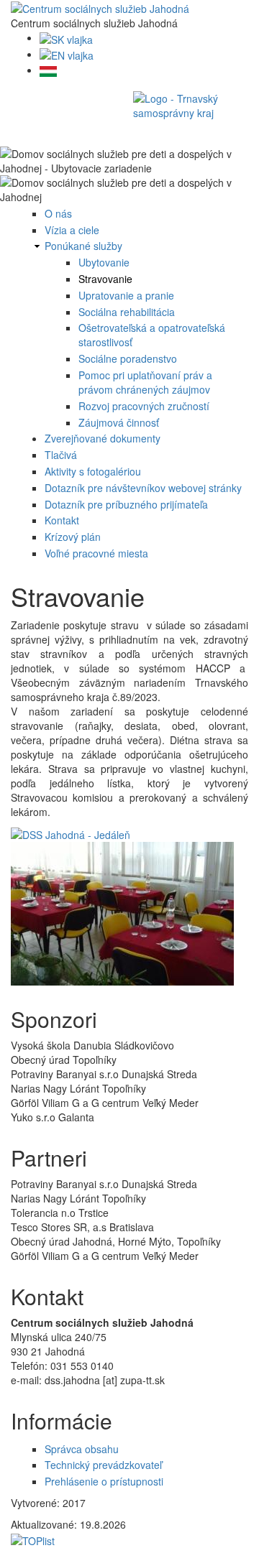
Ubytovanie (104, 262)
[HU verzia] (48, 69)
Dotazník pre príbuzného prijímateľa (126, 504)
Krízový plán (73, 536)
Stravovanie (105, 279)
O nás (58, 213)
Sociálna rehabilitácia (126, 312)
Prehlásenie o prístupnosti (104, 1481)
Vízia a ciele (72, 230)
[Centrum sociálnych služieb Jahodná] (100, 7)
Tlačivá (61, 455)
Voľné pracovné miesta (96, 553)
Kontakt (62, 520)
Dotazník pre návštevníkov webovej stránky (143, 488)
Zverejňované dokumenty (102, 438)
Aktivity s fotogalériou (93, 471)
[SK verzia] (66, 37)
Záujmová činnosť (118, 422)
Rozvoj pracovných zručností (143, 406)
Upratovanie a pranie (126, 295)
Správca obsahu (82, 1449)
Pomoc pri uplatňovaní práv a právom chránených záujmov (145, 382)
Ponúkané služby (83, 245)
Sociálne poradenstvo (127, 358)
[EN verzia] (67, 54)
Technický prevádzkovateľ (103, 1464)
